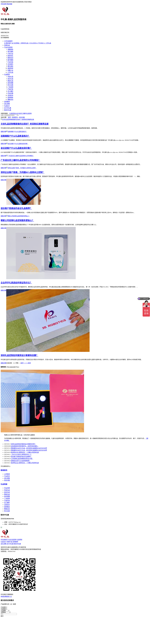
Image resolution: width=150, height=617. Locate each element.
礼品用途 (7, 74)
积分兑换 (10, 85)
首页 (9, 117)
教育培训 (10, 57)
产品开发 (10, 89)
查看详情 (3, 131)
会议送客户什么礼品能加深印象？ (16, 148)
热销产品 (9, 541)
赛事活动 (10, 99)
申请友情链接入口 (6, 596)
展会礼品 (10, 80)
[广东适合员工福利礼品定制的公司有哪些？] (20, 156)
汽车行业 (10, 53)
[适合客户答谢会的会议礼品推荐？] (23, 204)
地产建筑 (10, 51)
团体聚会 (10, 97)
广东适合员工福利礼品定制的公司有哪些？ (20, 160)
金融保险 (10, 49)
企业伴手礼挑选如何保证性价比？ (16, 283)
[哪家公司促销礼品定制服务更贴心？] (18, 216)
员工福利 (10, 91)
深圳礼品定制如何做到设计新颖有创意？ (19, 355)
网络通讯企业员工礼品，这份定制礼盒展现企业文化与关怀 (29, 448)
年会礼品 (10, 76)
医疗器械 (10, 60)
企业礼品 (17, 113)
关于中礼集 (7, 108)
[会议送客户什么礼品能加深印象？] (17, 143)
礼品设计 (7, 106)
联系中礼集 (7, 110)
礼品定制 (12, 113)
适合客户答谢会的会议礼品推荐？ (16, 208)
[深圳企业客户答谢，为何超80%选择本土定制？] (21, 168)
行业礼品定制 (8, 47)
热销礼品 (7, 45)
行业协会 (10, 62)
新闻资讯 (15, 117)
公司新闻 (7, 474)
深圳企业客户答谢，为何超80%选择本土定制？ (22, 172)
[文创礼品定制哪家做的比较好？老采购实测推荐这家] (17, 119)
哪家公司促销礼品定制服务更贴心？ (17, 220)
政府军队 (10, 55)
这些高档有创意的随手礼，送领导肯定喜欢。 (25, 446)
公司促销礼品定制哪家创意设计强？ (22, 458)
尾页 (29, 363)
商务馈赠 (10, 83)
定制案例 (7, 101)
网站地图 (9, 4)
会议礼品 (10, 78)
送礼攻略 (7, 103)
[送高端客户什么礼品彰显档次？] (16, 131)
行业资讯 (7, 476)
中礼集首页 (9, 41)
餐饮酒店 (10, 66)
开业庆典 (10, 93)
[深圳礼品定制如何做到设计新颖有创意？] (48, 351)
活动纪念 (10, 95)
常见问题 (22, 117)
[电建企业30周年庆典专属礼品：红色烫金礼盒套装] (42, 432)
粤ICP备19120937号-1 (7, 555)
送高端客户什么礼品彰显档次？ (15, 136)
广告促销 (10, 87)
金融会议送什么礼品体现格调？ (20, 460)
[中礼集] (5, 14)
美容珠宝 (10, 68)
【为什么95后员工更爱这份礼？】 (21, 454)
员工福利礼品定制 (26, 113)
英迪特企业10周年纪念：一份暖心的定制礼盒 (25, 452)
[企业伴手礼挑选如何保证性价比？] (41, 278)
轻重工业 (10, 70)
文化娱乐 (10, 64)
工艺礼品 (10, 72)
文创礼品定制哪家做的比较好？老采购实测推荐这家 (25, 124)
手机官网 (3, 4)
